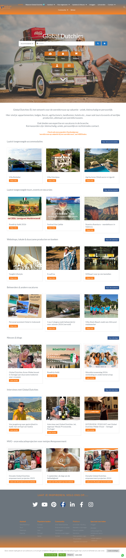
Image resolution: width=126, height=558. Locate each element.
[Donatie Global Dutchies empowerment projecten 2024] (101, 460)
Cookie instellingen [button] (113, 551)
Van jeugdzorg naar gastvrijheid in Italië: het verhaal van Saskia (23, 425)
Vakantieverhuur (12, 149)
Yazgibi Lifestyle (16, 274)
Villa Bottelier (15, 177)
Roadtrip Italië (53, 372)
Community (62, 10)
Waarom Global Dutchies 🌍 (35, 4)
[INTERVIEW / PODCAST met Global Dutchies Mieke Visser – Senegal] (101, 408)
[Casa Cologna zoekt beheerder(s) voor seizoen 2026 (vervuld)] (63, 306)
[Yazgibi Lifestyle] (25, 258)
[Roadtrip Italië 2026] (25, 208)
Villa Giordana (53, 177)
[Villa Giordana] (63, 160)
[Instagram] (90, 504)
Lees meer (78, 555)
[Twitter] (35, 504)
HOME (20, 4)
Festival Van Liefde (55, 224)
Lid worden (101, 4)
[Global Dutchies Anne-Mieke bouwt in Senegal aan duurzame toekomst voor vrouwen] (25, 356)
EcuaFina (51, 274)
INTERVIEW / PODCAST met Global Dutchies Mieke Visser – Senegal (101, 425)
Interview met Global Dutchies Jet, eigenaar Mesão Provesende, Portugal (61, 426)
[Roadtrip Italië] (63, 356)
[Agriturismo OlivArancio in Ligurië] (101, 160)
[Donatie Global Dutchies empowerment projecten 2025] (25, 460)
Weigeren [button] (70, 555)
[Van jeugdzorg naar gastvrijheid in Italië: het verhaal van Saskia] (25, 408)
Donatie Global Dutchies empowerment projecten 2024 (98, 477)
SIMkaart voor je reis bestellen (98, 274)
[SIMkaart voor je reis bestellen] (101, 258)
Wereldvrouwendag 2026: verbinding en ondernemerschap (99, 373)
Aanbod (50, 4)
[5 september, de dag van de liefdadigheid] (63, 460)
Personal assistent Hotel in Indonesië (24, 322)
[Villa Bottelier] (25, 160)
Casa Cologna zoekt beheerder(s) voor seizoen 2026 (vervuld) (61, 323)
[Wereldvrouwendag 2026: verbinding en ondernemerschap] (101, 356)
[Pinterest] (53, 504)
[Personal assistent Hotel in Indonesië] (25, 306)
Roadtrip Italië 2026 (17, 224)
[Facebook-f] (63, 504)
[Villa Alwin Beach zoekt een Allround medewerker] (101, 306)
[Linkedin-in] (72, 504)
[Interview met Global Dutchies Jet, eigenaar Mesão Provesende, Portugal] (63, 408)
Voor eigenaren (62, 4)
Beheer (73, 10)
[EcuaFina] (63, 258)
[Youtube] (44, 504)
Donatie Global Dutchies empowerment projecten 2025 (22, 477)
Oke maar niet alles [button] (50, 555)
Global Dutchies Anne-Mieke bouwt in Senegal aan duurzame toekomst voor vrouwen (24, 374)
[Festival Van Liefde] (63, 208)
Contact (110, 4)
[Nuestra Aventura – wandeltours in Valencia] (101, 208)
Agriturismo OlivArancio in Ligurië (99, 177)
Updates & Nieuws (78, 4)
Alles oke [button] (62, 555)
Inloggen (92, 4)
